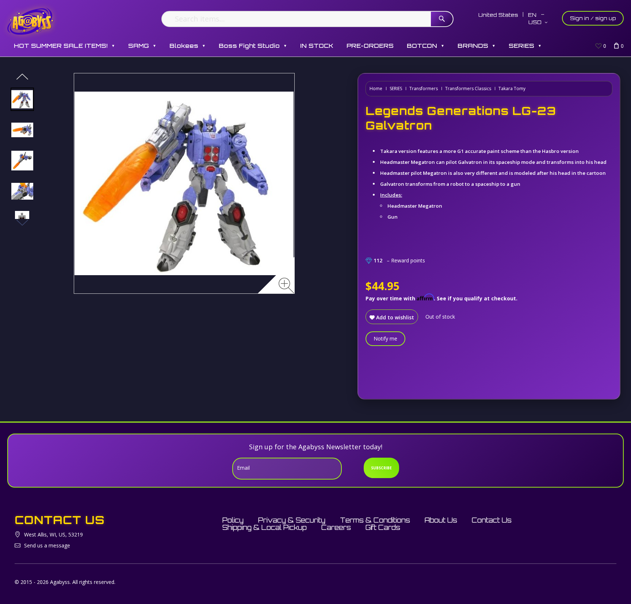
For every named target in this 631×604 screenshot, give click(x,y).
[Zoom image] (286, 285)
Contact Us (492, 520)
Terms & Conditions (375, 520)
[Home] (30, 21)
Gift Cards (383, 527)
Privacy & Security (291, 520)
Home (376, 88)
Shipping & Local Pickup (264, 527)
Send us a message (47, 545)
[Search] (442, 19)
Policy (233, 520)
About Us (441, 520)
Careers (336, 527)
